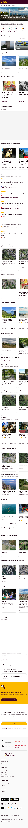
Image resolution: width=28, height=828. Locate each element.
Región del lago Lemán (5, 5)
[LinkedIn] (2, 804)
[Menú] (26, 2)
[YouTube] (9, 804)
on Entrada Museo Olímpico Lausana (8, 187)
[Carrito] (23, 2)
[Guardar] (26, 9)
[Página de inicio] (4, 2)
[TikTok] (15, 804)
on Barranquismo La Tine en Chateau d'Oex (10, 208)
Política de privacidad (6, 728)
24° (21, 8)
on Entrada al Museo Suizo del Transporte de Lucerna (12, 238)
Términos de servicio (17, 728)
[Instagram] (12, 804)
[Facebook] (5, 804)
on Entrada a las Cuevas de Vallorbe (8, 218)
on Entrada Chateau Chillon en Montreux (9, 197)
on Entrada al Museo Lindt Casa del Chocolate (10, 227)
